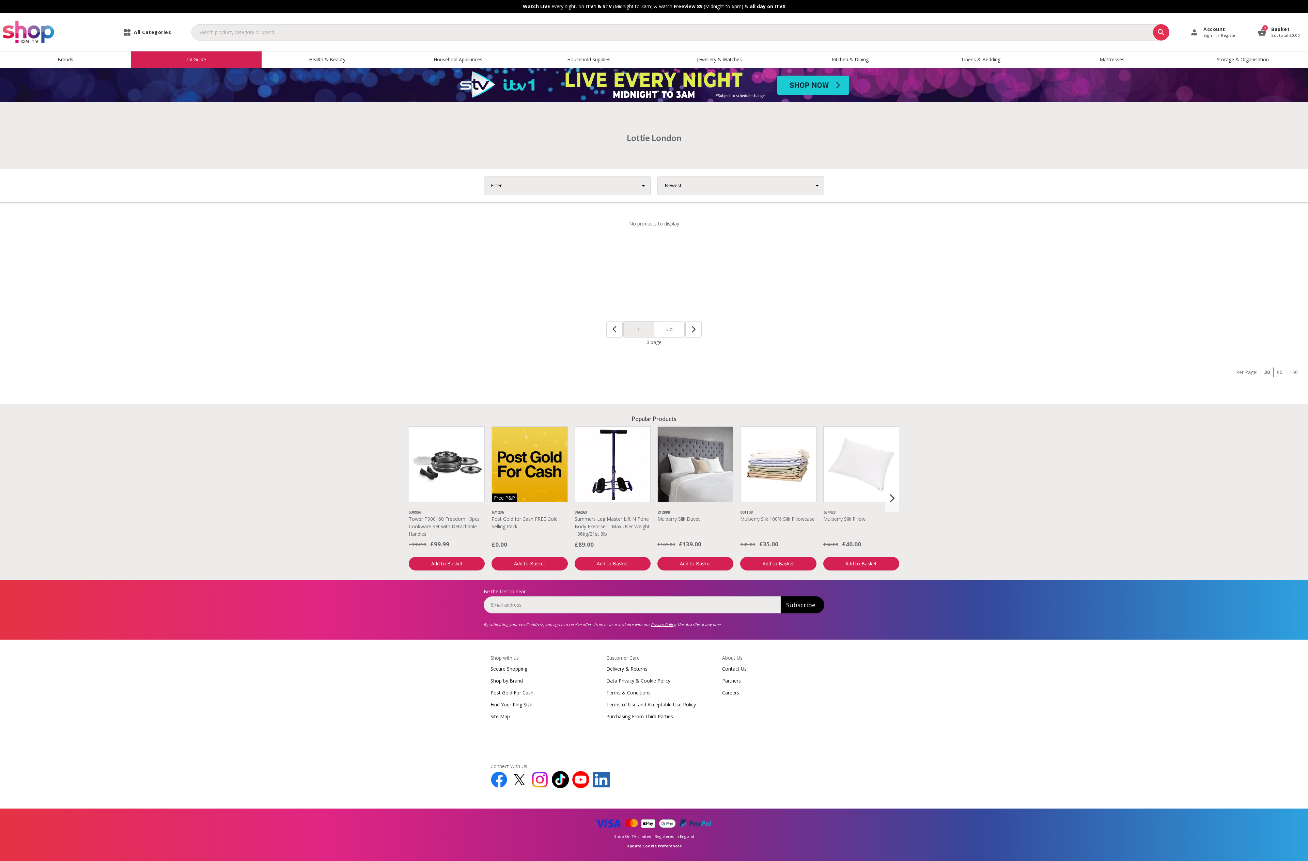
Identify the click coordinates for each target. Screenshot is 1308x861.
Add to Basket (447, 563)
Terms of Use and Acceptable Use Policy (651, 704)
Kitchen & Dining (850, 59)
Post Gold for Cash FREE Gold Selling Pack (525, 523)
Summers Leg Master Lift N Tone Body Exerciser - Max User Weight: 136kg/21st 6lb (613, 526)
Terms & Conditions (628, 692)
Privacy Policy (663, 624)
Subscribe (800, 605)
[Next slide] (892, 498)
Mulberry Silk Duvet (678, 519)
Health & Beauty (327, 59)
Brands (65, 59)
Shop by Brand (506, 680)
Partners (731, 680)
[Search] (1161, 32)
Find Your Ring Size (511, 704)
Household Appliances (458, 59)
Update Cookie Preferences (654, 845)
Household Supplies (588, 59)
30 (1267, 372)
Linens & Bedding (981, 59)
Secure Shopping (508, 669)
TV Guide (196, 59)
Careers (730, 692)
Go (669, 329)
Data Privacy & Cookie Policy (638, 680)
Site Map (500, 716)
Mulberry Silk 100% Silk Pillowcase (777, 519)
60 (1279, 372)
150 (1294, 372)
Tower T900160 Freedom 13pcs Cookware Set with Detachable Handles (444, 526)
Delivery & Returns (627, 669)
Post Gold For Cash (511, 692)
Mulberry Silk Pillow (844, 519)
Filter (496, 185)
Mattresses (1112, 59)
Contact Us (734, 669)
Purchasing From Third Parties (639, 716)
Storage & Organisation (1243, 59)
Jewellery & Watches (719, 59)
